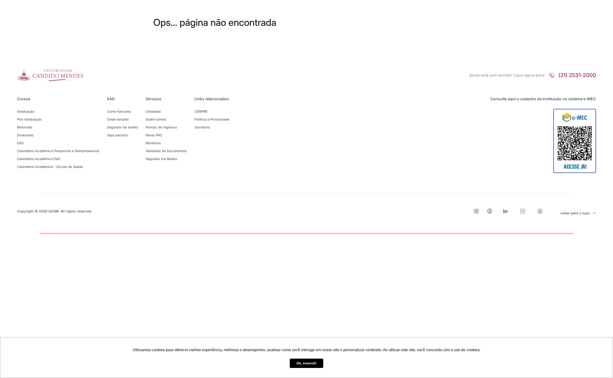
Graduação (25, 111)
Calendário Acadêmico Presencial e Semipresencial (58, 151)
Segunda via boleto (122, 127)
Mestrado (24, 127)
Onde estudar (118, 119)
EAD (20, 143)
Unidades (153, 111)
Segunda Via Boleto (161, 159)
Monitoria (153, 143)
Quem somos (156, 119)
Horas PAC (154, 135)
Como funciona (119, 111)
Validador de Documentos (166, 151)
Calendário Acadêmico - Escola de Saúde (50, 167)
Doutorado (25, 135)
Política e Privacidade (211, 119)
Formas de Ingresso (161, 127)
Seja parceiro (117, 135)
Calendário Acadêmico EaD (38, 159)
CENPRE (201, 111)
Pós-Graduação (29, 119)
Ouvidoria (202, 127)
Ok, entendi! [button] (306, 363)
